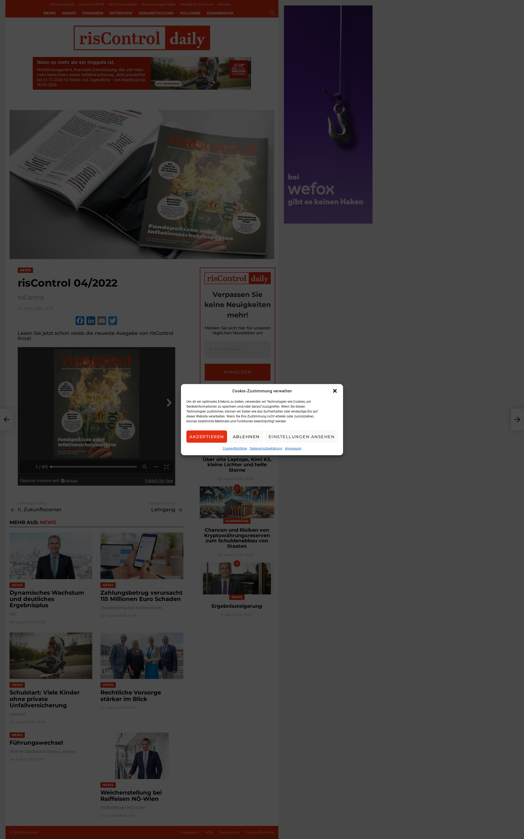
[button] (335, 390)
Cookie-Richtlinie (235, 448)
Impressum (293, 448)
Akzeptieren (206, 436)
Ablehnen (246, 436)
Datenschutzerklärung (266, 448)
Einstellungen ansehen (302, 436)
